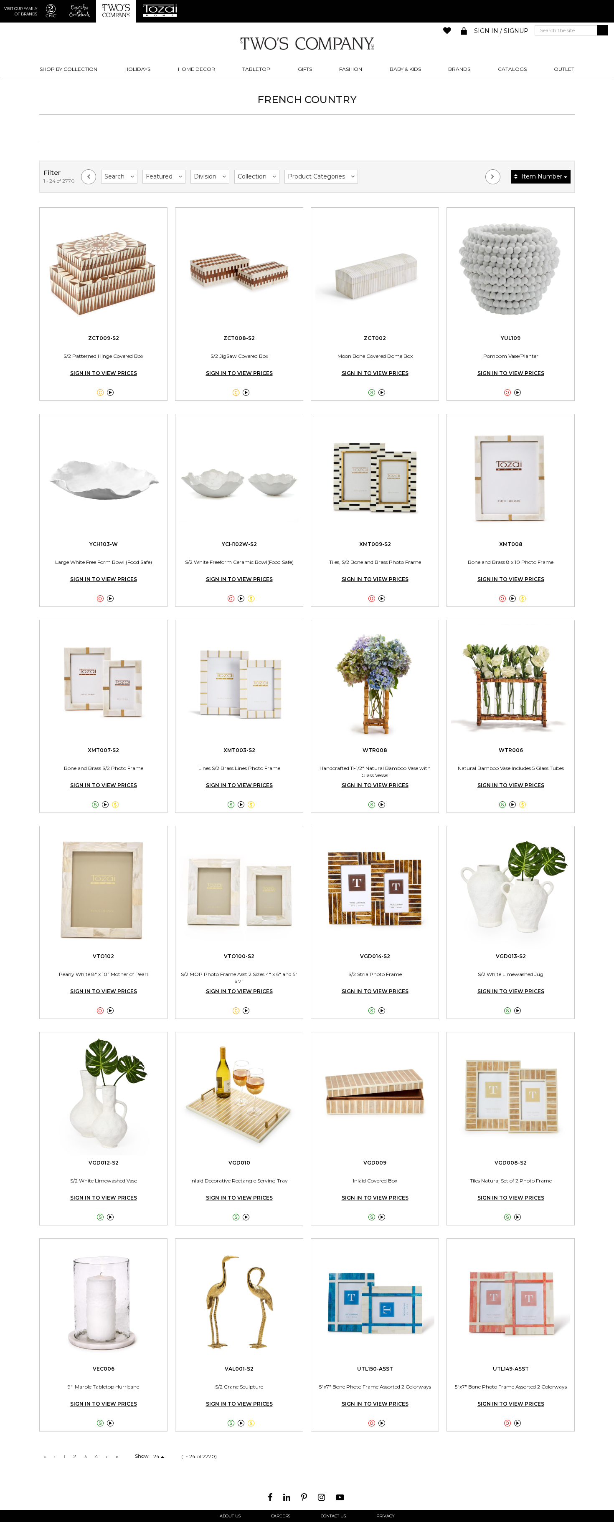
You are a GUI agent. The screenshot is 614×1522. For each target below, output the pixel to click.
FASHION (350, 69)
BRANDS (459, 69)
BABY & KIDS (405, 69)
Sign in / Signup (501, 31)
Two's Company (307, 43)
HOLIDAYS (137, 69)
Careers (280, 1516)
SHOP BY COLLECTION (68, 69)
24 (157, 1456)
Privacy (385, 1516)
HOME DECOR (196, 69)
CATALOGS (512, 69)
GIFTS (305, 69)
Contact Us (333, 1516)
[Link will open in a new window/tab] (271, 1497)
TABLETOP (256, 69)
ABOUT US (230, 1516)
